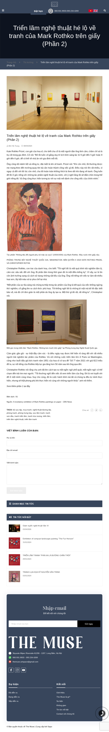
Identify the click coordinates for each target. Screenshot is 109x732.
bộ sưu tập (17, 410)
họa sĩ (56, 361)
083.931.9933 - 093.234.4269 (25, 657)
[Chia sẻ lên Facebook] (92, 410)
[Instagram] (17, 670)
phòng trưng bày (25, 413)
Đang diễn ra (14, 697)
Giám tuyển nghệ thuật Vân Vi (36, 526)
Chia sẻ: (85, 410)
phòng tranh (12, 413)
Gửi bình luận (16, 491)
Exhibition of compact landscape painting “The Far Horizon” (48, 539)
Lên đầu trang (93, 726)
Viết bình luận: (13, 463)
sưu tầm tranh (39, 413)
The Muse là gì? (63, 697)
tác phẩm (58, 285)
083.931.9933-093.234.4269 (66, 11)
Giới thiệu (60, 693)
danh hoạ (42, 268)
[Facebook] (11, 670)
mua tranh (27, 410)
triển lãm (70, 357)
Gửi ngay (89, 624)
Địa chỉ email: (12, 450)
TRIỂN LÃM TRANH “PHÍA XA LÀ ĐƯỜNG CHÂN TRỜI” (47, 555)
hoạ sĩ (40, 151)
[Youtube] (23, 670)
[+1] (100, 410)
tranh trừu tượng (35, 416)
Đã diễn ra (13, 693)
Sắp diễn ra (13, 701)
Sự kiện (59, 701)
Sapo (50, 727)
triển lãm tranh (31, 419)
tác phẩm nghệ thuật (44, 175)
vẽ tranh (58, 164)
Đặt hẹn (38, 11)
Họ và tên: (11, 438)
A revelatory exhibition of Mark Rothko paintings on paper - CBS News (42, 402)
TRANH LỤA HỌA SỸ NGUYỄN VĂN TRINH (41, 572)
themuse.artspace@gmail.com (25, 662)
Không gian (61, 705)
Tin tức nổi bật (22, 517)
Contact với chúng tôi (65, 714)
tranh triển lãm (21, 416)
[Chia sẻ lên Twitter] (96, 410)
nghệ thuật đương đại (42, 410)
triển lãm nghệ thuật (15, 419)
